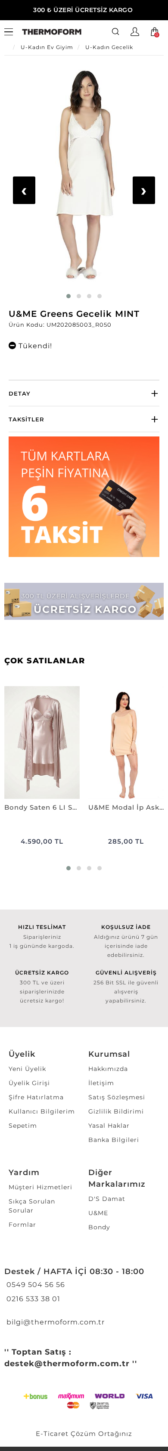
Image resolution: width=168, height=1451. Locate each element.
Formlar (22, 1224)
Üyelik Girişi (29, 1083)
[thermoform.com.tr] (52, 32)
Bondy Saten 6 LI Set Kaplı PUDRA (42, 807)
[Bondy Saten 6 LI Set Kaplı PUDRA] (42, 742)
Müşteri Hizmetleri (40, 1187)
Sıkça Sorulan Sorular (32, 1205)
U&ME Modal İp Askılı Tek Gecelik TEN (126, 807)
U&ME (98, 1213)
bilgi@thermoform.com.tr (54, 1322)
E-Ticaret (52, 1433)
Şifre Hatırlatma (36, 1097)
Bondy (99, 1227)
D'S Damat (106, 1199)
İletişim (101, 1083)
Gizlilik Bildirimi (116, 1111)
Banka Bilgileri (113, 1140)
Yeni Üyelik (27, 1069)
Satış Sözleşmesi (116, 1097)
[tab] (84, 393)
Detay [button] (20, 393)
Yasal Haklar (109, 1125)
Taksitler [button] (26, 419)
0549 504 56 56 (34, 1285)
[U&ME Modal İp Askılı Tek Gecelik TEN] (126, 742)
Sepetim (23, 1125)
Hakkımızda (108, 1069)
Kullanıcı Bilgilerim (42, 1111)
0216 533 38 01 (32, 1299)
